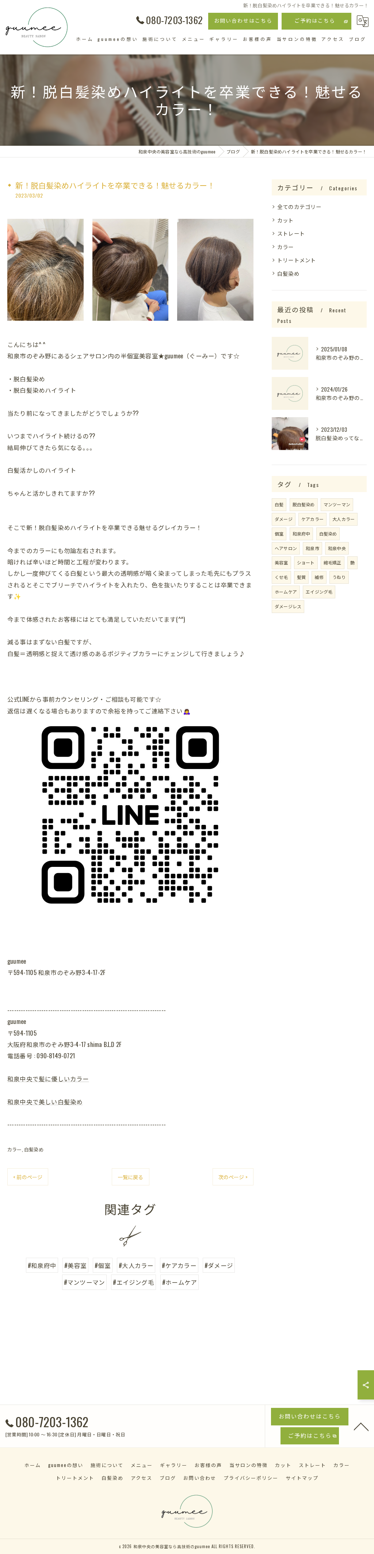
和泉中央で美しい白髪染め (45, 1101)
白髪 (279, 504)
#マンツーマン (84, 1282)
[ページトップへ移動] (361, 1426)
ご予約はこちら (314, 20)
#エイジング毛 (133, 1282)
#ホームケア (179, 1282)
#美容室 (75, 1265)
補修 (318, 577)
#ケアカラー (179, 1265)
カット (285, 220)
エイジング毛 (319, 592)
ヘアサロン (286, 548)
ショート (306, 562)
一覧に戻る (131, 1177)
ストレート (291, 233)
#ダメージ (219, 1265)
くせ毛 (281, 577)
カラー (14, 1149)
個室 (279, 533)
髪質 (301, 577)
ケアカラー (312, 519)
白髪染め (33, 1149)
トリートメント (296, 260)
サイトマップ (302, 1477)
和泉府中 (301, 533)
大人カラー (343, 519)
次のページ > (233, 1177)
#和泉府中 (42, 1265)
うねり (339, 577)
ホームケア (286, 592)
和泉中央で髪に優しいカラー (48, 1078)
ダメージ (284, 519)
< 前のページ (27, 1177)
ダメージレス (288, 606)
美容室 (281, 562)
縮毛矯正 (332, 562)
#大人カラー (136, 1265)
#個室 (103, 1265)
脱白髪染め (304, 504)
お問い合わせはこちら (243, 20)
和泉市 (312, 548)
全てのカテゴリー (299, 206)
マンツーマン (337, 504)
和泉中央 (337, 548)
